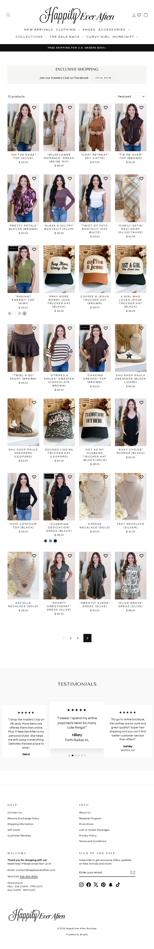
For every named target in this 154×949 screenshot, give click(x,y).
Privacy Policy (88, 835)
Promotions (86, 824)
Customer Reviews (19, 835)
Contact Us (15, 812)
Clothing (66, 29)
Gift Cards (14, 830)
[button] (34, 109)
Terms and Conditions (92, 841)
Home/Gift (124, 36)
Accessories (112, 29)
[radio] (10, 313)
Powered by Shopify (77, 934)
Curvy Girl (98, 36)
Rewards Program (90, 818)
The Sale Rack (65, 36)
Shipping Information (20, 824)
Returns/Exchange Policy (23, 818)
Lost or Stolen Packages (94, 830)
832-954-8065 (29, 876)
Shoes (89, 29)
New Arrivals (38, 29)
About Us (85, 812)
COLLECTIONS (30, 36)
